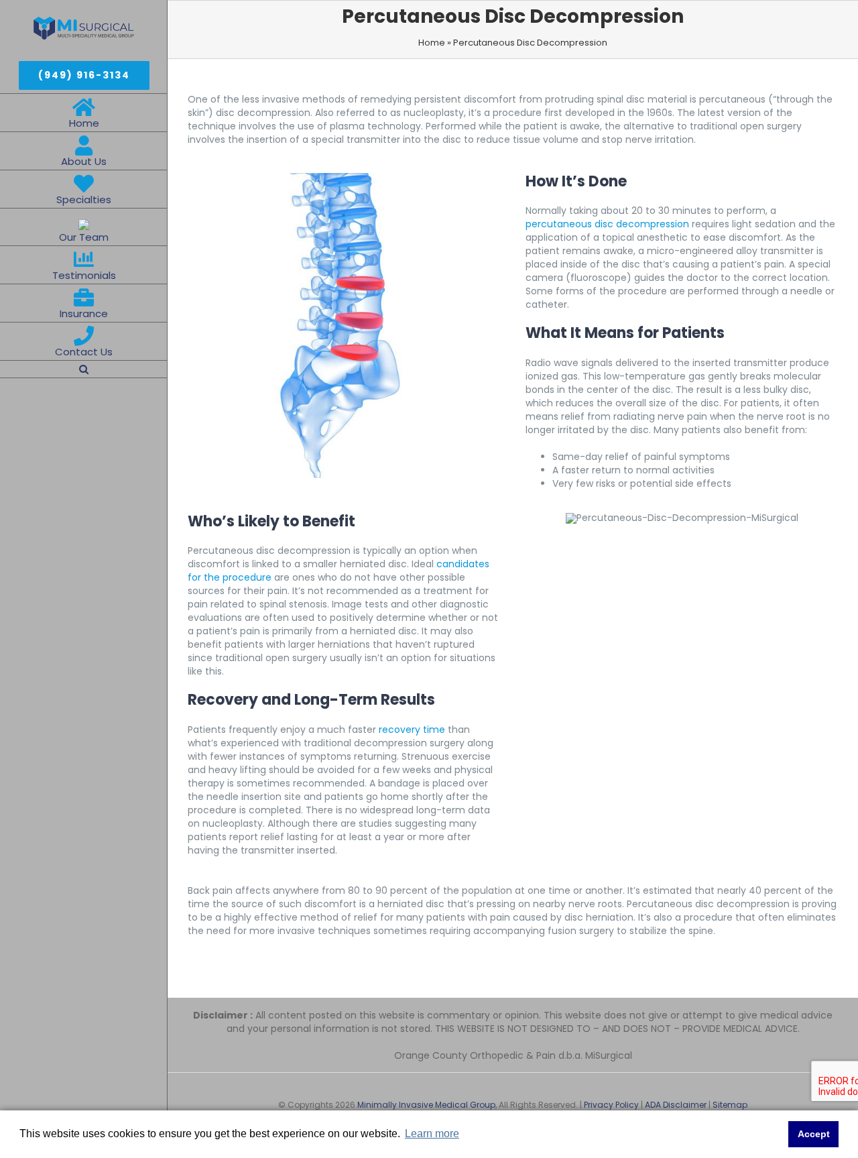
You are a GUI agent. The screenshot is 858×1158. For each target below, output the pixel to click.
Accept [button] (814, 1133)
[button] (84, 369)
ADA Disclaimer (676, 1104)
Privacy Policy (611, 1104)
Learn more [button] (432, 1133)
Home (431, 42)
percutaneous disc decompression (607, 224)
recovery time (412, 729)
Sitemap (730, 1104)
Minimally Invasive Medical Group (426, 1104)
